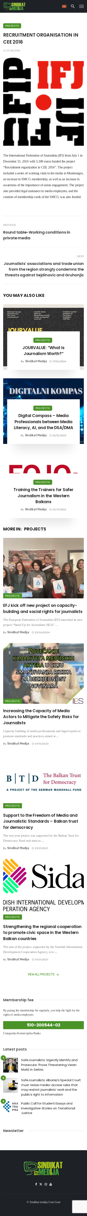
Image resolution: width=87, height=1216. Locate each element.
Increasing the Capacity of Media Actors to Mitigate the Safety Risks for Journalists (41, 717)
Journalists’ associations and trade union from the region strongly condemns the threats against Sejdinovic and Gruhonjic (44, 269)
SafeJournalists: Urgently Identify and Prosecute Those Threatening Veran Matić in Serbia (49, 1065)
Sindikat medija (36, 361)
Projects (12, 25)
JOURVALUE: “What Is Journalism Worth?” (43, 351)
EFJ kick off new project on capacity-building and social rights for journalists (43, 608)
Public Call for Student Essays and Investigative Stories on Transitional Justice (48, 1108)
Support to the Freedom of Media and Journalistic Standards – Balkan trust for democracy (40, 821)
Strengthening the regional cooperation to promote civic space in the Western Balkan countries (42, 933)
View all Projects (41, 974)
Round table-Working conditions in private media (36, 235)
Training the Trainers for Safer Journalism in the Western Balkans (43, 496)
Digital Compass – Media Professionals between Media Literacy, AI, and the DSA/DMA (43, 422)
